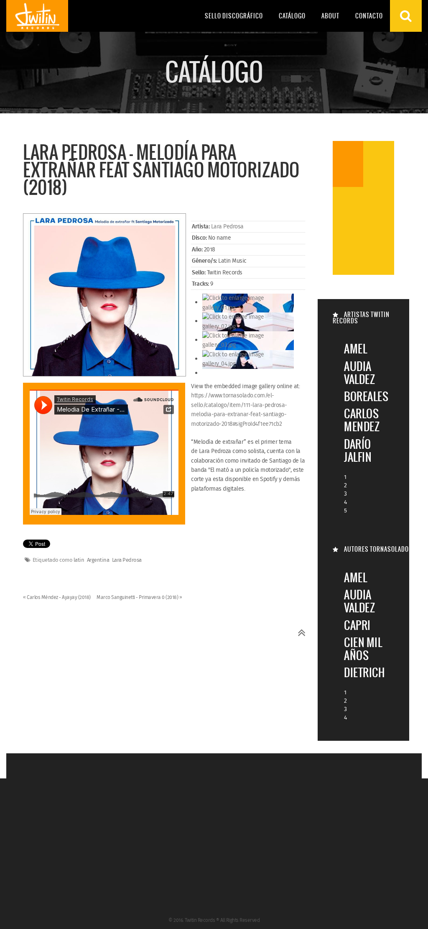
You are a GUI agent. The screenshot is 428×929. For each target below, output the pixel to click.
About (330, 16)
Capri (357, 625)
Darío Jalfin (358, 450)
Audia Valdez (359, 372)
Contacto (369, 16)
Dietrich (364, 672)
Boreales (366, 396)
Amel (355, 348)
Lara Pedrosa (227, 226)
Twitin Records (37, 16)
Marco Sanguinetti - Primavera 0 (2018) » (139, 597)
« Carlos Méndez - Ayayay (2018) (57, 597)
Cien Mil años (363, 649)
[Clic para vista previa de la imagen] (104, 295)
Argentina (98, 560)
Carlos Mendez (362, 420)
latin (79, 560)
